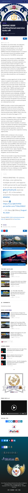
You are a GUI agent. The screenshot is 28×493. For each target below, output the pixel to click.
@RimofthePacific (10, 190)
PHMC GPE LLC (18, 485)
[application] (14, 407)
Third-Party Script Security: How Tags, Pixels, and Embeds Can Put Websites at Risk (17, 349)
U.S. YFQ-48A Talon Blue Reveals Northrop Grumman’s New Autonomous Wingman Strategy (18, 293)
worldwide (14, 226)
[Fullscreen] (25, 413)
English (5, 341)
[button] (14, 407)
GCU (16, 490)
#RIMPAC (6, 197)
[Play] (2, 413)
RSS (19, 490)
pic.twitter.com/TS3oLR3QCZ (14, 206)
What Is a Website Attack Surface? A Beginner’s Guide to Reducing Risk (15, 356)
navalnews (6, 226)
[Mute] (23, 413)
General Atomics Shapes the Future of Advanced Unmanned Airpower (19, 314)
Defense (5, 224)
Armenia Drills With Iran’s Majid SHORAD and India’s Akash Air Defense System (18, 283)
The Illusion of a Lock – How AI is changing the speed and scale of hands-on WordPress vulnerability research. (17, 363)
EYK (8, 490)
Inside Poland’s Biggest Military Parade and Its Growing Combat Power (19, 273)
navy (10, 226)
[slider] (13, 413)
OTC (7, 33)
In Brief (12, 490)
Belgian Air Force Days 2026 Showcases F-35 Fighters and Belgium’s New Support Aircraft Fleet (18, 324)
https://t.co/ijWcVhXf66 (12, 204)
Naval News (17, 219)
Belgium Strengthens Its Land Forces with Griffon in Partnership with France (18, 334)
